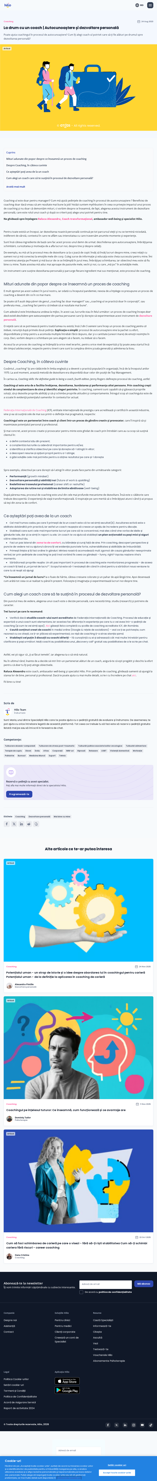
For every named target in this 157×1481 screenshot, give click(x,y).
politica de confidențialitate (115, 1292)
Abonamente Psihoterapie (109, 1361)
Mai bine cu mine (62, 816)
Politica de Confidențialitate (20, 1396)
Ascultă (97, 1337)
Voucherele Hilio (102, 1355)
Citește (97, 1332)
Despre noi (10, 1320)
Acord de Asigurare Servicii (20, 1402)
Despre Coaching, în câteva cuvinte (26, 165)
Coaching (8, 21)
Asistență (9, 1326)
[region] (78, 1468)
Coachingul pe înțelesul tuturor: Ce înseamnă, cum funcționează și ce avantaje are (66, 1110)
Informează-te (102, 1326)
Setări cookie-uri (14, 1385)
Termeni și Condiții (14, 1391)
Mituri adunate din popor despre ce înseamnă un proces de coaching (46, 159)
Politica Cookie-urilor (16, 1379)
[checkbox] (105, 1292)
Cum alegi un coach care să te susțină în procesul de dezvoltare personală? (49, 178)
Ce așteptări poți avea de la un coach (28, 171)
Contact (9, 1332)
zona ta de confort (48, 542)
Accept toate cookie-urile (117, 1472)
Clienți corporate (65, 1332)
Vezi (95, 1343)
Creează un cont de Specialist (67, 1339)
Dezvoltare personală (39, 816)
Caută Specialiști (103, 1320)
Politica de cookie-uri (69, 1477)
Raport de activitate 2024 (19, 1408)
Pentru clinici (62, 1320)
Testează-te (100, 1349)
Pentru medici (63, 1326)
